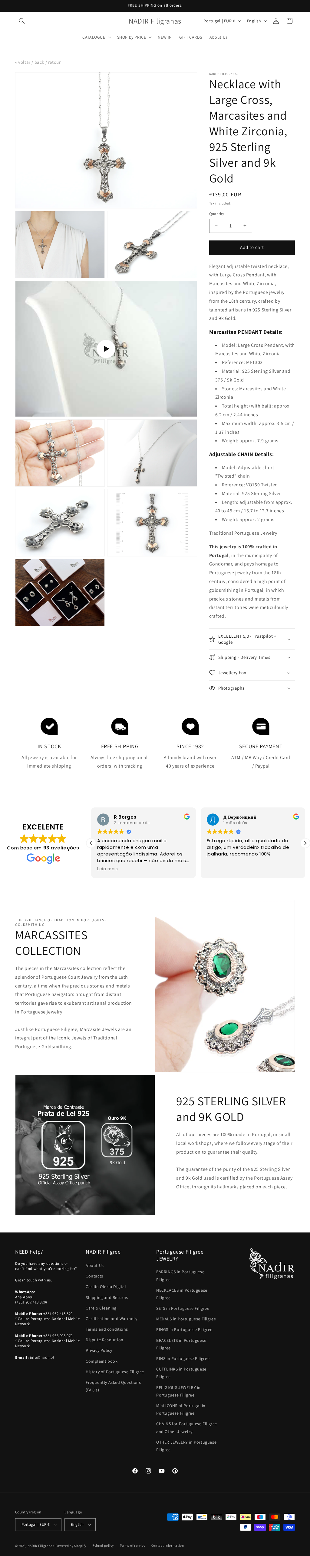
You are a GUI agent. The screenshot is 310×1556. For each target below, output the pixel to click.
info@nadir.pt (42, 1357)
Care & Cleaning (101, 1308)
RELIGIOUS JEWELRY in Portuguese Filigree (178, 1391)
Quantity (216, 213)
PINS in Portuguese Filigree (182, 1358)
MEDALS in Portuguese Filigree (186, 1319)
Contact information (167, 1545)
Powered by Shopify (71, 1546)
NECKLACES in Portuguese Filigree (181, 1293)
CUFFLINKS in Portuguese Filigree (181, 1372)
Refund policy (103, 1545)
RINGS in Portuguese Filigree (184, 1329)
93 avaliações (61, 848)
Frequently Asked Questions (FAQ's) (113, 1386)
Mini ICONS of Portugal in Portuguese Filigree (181, 1409)
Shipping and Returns (107, 1297)
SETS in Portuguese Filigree (182, 1308)
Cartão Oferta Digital (106, 1286)
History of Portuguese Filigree (115, 1371)
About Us (95, 1265)
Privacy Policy (99, 1350)
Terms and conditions (107, 1329)
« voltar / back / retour (38, 62)
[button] (21, 20)
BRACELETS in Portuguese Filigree (181, 1344)
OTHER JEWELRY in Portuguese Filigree (186, 1445)
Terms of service (132, 1545)
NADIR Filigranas (41, 1546)
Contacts (94, 1276)
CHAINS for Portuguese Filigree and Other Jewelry (186, 1427)
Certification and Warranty (111, 1318)
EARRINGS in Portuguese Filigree (180, 1275)
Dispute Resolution (105, 1339)
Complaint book (101, 1361)
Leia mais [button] (107, 869)
